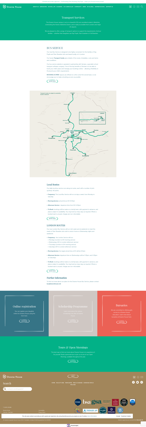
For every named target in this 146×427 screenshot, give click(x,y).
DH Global (90, 6)
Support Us (109, 6)
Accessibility (41, 410)
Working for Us (89, 382)
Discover (73, 361)
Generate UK (140, 420)
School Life (51, 6)
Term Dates (68, 382)
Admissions (43, 6)
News (84, 6)
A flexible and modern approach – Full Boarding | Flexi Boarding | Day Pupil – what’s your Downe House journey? (73, 1)
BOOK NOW (52, 81)
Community (78, 6)
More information (92, 416)
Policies (73, 384)
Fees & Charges (78, 382)
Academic (59, 6)
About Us (36, 6)
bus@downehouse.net (54, 284)
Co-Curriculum (68, 6)
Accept (118, 416)
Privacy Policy (42, 412)
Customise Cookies (126, 416)
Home (53, 382)
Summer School (100, 6)
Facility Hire (60, 382)
